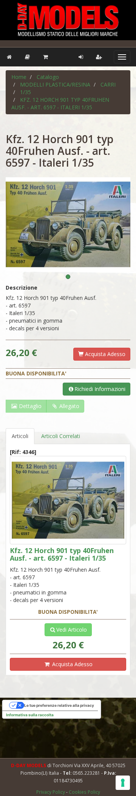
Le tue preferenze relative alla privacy (59, 705)
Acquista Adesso (104, 354)
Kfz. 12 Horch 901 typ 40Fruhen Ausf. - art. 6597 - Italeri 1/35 (60, 103)
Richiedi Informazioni (99, 388)
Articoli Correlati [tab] (60, 436)
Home (18, 76)
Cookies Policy (84, 792)
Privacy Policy (51, 792)
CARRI (108, 84)
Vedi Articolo (71, 629)
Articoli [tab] (20, 436)
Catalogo (48, 76)
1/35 (25, 92)
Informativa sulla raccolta (30, 714)
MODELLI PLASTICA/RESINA (55, 84)
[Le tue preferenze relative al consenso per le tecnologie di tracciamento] (123, 783)
